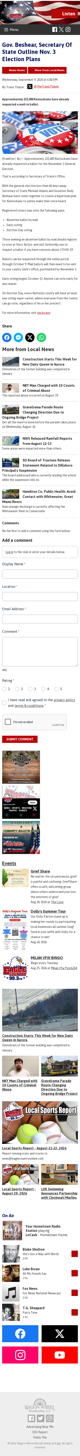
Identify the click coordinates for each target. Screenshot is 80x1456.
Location (9, 586)
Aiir (58, 1443)
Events (9, 863)
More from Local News (49, 70)
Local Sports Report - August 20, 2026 (19, 1191)
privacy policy (64, 700)
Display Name (13, 564)
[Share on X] (30, 337)
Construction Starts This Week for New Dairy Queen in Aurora (37, 1038)
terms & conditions (29, 706)
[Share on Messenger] (18, 337)
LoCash (31, 1235)
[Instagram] (67, 29)
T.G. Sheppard (33, 1308)
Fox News (30, 1288)
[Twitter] (40, 1418)
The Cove (57, 902)
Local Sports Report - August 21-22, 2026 (34, 1148)
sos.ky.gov (43, 312)
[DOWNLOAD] (74, 1254)
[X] (40, 802)
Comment (10, 631)
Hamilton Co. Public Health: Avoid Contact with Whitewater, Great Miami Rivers (38, 497)
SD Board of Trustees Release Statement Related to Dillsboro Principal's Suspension (37, 465)
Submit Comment (19, 739)
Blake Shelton (34, 1249)
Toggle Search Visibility (75, 29)
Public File (40, 1437)
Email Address (14, 609)
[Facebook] (54, 29)
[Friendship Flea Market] (40, 767)
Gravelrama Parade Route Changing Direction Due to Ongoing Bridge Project (33, 412)
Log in (9, 552)
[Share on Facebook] (7, 337)
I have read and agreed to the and (41, 703)
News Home (17, 70)
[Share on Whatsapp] (41, 337)
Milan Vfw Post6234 (64, 968)
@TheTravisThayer (46, 86)
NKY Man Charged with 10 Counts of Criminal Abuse (19, 1085)
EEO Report (40, 1432)
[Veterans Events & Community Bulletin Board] (40, 837)
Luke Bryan (31, 1269)
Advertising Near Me (40, 1427)
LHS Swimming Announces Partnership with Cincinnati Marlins (59, 1193)
